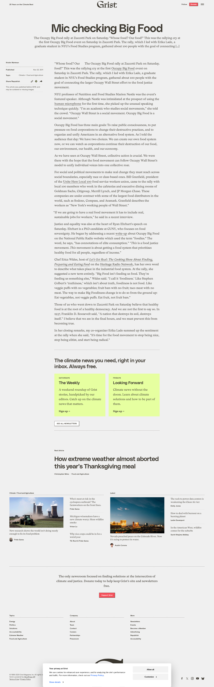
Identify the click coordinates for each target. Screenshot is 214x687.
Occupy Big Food (123, 68)
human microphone (67, 103)
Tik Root (73, 541)
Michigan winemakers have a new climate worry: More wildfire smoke (87, 519)
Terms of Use (14, 679)
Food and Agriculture (80, 474)
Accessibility (135, 639)
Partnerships (75, 635)
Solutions (13, 628)
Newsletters (135, 621)
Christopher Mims (61, 474)
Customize (149, 677)
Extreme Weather (16, 635)
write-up (121, 233)
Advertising (135, 632)
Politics (12, 625)
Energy (12, 621)
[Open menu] (202, 4)
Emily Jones (176, 506)
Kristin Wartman (12, 62)
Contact (73, 628)
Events (133, 625)
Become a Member (138, 628)
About (72, 621)
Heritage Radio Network (116, 264)
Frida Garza (19, 540)
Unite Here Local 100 (77, 181)
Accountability (15, 632)
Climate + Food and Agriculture (31, 75)
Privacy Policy (25, 679)
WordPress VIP (29, 677)
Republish (134, 635)
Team (72, 625)
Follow (184, 4)
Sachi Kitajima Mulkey (180, 535)
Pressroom (74, 639)
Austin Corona (121, 545)
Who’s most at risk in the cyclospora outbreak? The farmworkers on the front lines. (85, 501)
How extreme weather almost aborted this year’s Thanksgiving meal (106, 462)
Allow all (150, 669)
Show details (55, 682)
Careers (73, 632)
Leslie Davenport (177, 520)
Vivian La (73, 526)
